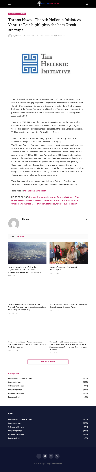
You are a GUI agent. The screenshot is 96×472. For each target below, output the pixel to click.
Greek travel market (21, 204)
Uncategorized (14, 397)
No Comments (47, 36)
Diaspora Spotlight (17, 14)
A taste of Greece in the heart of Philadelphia (63, 268)
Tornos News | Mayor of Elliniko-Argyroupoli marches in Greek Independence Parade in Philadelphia (24, 269)
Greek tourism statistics (43, 204)
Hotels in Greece (34, 200)
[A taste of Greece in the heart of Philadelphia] (69, 253)
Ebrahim (18, 36)
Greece (32, 197)
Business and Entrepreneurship (20, 378)
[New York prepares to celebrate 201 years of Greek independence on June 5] (69, 290)
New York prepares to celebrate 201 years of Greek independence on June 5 (68, 305)
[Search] (86, 3)
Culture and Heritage (16, 386)
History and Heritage (16, 393)
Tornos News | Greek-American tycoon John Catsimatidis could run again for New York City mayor (27, 344)
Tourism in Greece (65, 197)
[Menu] (9, 3)
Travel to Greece (51, 200)
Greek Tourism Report (66, 204)
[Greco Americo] (48, 4)
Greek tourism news (46, 197)
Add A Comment (48, 362)
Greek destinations (69, 200)
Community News (14, 382)
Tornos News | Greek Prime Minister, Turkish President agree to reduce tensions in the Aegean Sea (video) (27, 307)
